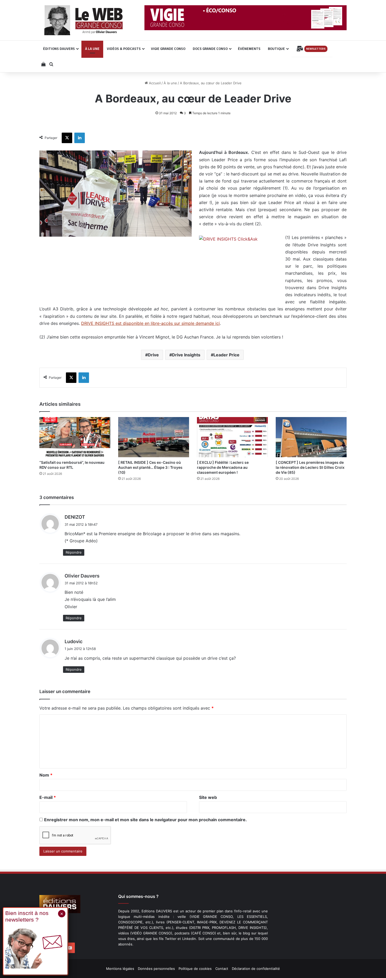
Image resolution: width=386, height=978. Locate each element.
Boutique (276, 48)
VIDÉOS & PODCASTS (124, 48)
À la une (170, 83)
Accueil (154, 83)
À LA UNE (92, 48)
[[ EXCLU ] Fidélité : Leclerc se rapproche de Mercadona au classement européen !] (232, 437)
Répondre (74, 552)
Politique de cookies (195, 968)
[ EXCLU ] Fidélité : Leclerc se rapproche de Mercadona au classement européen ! (223, 467)
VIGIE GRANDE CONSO (168, 48)
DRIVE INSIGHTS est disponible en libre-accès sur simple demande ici (150, 323)
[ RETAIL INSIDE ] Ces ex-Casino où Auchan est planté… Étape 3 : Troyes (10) (150, 467)
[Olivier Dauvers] (83, 20)
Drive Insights (186, 354)
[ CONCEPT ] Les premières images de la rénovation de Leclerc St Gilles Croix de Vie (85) (310, 467)
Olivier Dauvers (82, 576)
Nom (46, 775)
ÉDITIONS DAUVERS (59, 48)
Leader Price (226, 354)
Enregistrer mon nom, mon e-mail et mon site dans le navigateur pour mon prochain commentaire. (145, 819)
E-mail (47, 797)
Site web (208, 797)
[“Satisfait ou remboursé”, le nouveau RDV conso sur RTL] (74, 437)
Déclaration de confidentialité (256, 968)
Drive (153, 354)
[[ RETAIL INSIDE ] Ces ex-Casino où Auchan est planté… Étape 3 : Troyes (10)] (153, 437)
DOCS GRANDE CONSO (210, 48)
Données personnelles (156, 968)
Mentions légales (120, 968)
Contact (221, 968)
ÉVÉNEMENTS (249, 48)
